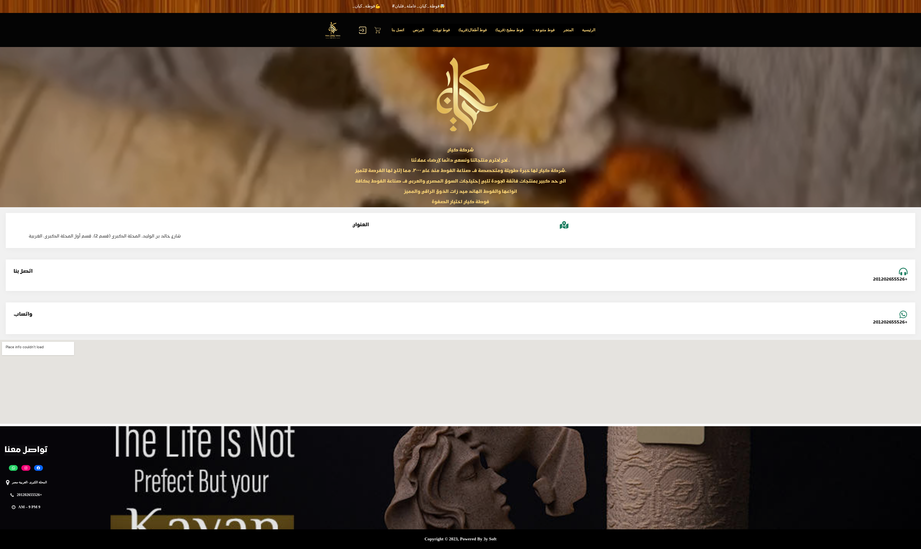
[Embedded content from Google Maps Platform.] (460, 382)
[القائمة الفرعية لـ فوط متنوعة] (533, 30)
